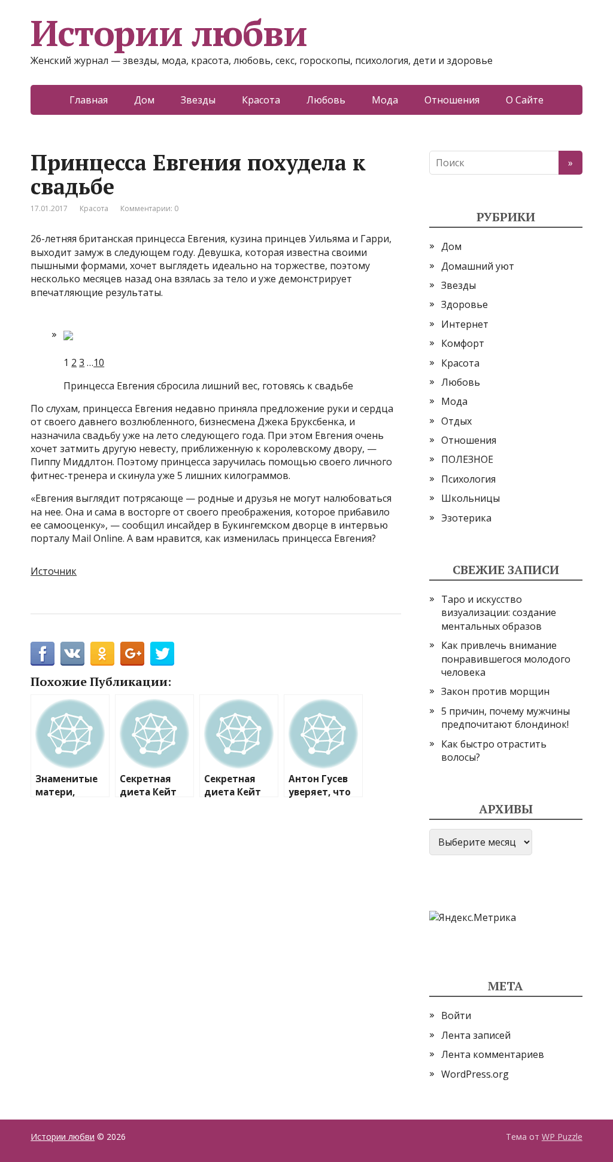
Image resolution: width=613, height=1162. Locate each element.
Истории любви (168, 33)
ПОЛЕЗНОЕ (467, 459)
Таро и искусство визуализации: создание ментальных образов (498, 613)
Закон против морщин (495, 691)
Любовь (325, 99)
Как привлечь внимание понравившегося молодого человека (505, 659)
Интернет (464, 324)
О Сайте (525, 99)
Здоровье (464, 304)
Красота (261, 99)
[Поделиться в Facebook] (42, 654)
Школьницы (470, 498)
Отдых (456, 421)
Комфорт (462, 343)
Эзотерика (466, 517)
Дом (144, 99)
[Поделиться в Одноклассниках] (102, 654)
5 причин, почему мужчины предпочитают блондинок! (505, 717)
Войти (456, 1015)
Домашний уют (477, 266)
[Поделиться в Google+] (132, 654)
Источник (54, 571)
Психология (468, 479)
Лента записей (476, 1035)
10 (98, 362)
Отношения (452, 99)
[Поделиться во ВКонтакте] (72, 654)
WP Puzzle (562, 1136)
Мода (385, 99)
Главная (88, 99)
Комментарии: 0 (149, 208)
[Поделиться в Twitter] (162, 654)
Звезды (198, 99)
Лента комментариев (492, 1054)
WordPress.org (475, 1074)
